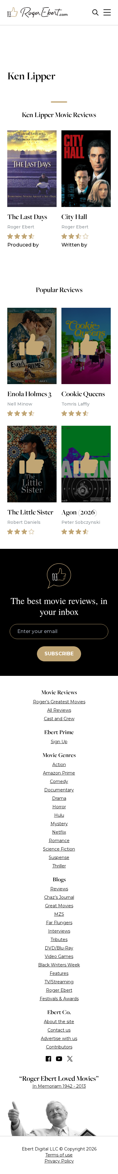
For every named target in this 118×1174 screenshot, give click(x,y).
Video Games (59, 956)
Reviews (59, 889)
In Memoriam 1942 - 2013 (59, 1086)
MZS (59, 914)
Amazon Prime (59, 773)
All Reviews (59, 710)
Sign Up (59, 741)
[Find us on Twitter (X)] (70, 1058)
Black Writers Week (59, 965)
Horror (59, 807)
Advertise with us (59, 1038)
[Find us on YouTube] (59, 1058)
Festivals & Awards (59, 998)
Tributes (59, 939)
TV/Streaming (59, 982)
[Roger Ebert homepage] (37, 12)
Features (59, 973)
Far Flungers (59, 922)
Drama (59, 798)
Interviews (59, 931)
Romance (59, 840)
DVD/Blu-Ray (59, 948)
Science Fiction (59, 849)
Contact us (59, 1030)
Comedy (59, 781)
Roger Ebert (59, 990)
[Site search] (95, 12)
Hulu (59, 815)
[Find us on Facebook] (48, 1058)
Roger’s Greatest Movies (59, 702)
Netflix (59, 832)
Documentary (59, 790)
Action (59, 764)
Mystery (59, 823)
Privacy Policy (59, 1161)
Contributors (59, 1047)
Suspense (59, 857)
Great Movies (59, 905)
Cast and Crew (59, 718)
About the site (59, 1021)
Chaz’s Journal (59, 897)
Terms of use (59, 1155)
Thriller (59, 866)
